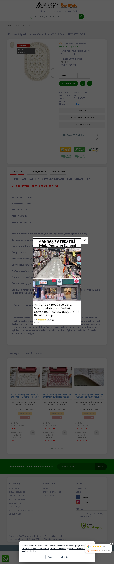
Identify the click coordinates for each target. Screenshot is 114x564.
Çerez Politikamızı (77, 548)
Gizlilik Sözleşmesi (58, 548)
